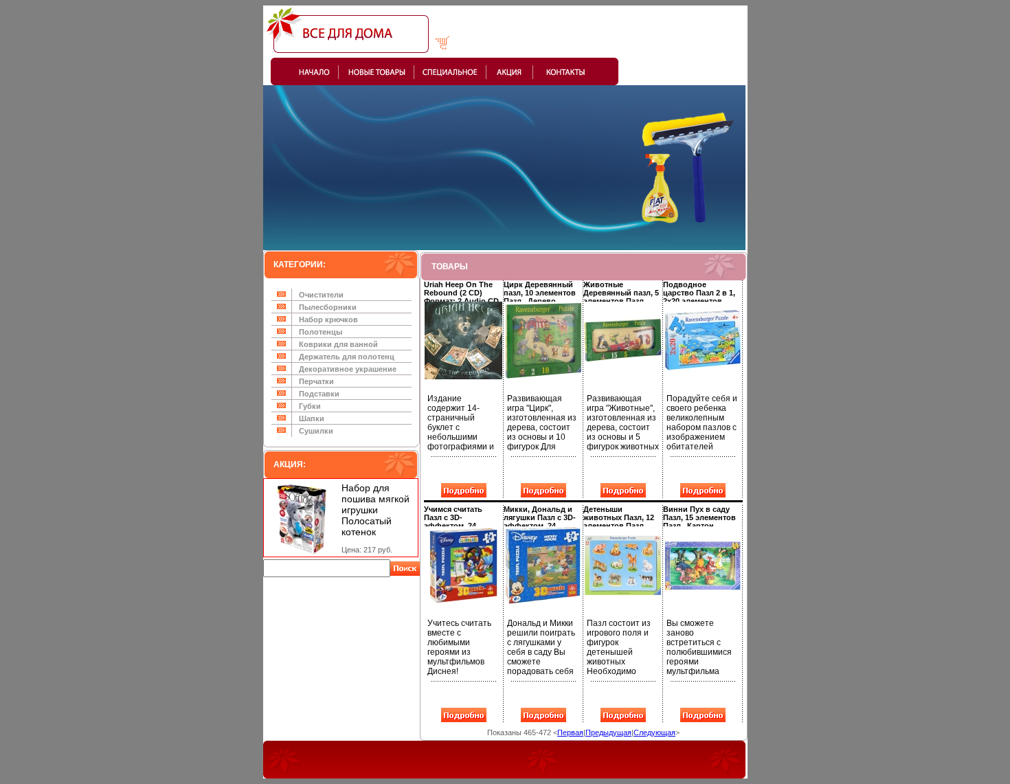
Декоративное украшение (347, 369)
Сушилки (316, 431)
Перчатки (316, 381)
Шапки (311, 418)
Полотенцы (320, 332)
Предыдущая (608, 732)
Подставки (319, 394)
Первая (570, 732)
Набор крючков (328, 319)
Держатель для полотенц (346, 356)
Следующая (654, 732)
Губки (310, 406)
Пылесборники (328, 307)
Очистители (321, 295)
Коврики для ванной (338, 344)
